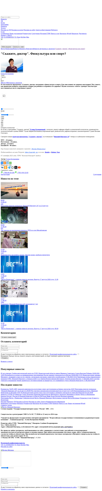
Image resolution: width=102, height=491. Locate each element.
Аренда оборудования (43, 30)
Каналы (3, 396)
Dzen (18, 37)
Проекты (4, 26)
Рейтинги (54, 30)
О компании (5, 33)
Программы (5, 398)
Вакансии (75, 33)
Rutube (47, 152)
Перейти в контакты (8, 489)
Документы (83, 33)
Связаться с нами (18, 47)
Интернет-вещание (67, 396)
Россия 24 (16, 396)
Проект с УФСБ (6, 35)
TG (15, 37)
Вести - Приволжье (15, 398)
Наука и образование (87, 394)
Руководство (27, 33)
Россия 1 (9, 396)
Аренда (43, 401)
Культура (47, 394)
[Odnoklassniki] (5, 163)
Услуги (3, 28)
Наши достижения (16, 33)
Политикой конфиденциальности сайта (63, 354)
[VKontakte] (2, 163)
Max (27, 37)
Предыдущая (5, 174)
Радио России (55, 396)
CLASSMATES (9, 37)
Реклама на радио (17, 30)
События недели (28, 398)
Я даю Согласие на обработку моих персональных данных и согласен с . (39, 354)
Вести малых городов (60, 398)
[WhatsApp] (10, 163)
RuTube (23, 37)
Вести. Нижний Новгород (43, 398)
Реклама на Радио (22, 401)
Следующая (97, 174)
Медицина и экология (58, 394)
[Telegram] (7, 163)
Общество (18, 394)
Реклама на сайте (29, 30)
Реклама (3, 401)
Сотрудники (35, 33)
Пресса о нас (55, 33)
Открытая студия (85, 398)
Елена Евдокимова (7, 74)
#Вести (3, 83)
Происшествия (39, 394)
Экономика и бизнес (73, 394)
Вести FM (38, 396)
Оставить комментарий (9, 337)
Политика (30, 394)
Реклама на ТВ (6, 30)
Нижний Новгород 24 (27, 396)
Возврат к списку (7, 361)
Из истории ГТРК (46, 403)
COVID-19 (10, 394)
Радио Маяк (46, 396)
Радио (3, 23)
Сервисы (4, 405)
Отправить (5, 358)
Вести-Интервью (73, 398)
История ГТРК (45, 33)
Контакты (63, 33)
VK (2, 37)
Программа (4, 24)
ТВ (2, 21)
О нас (3, 32)
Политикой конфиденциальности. (13, 443)
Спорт (24, 394)
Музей (69, 33)
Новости (4, 19)
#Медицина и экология (14, 83)
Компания (4, 403)
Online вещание (6, 47)
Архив (9, 405)
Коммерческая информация (55, 401)
